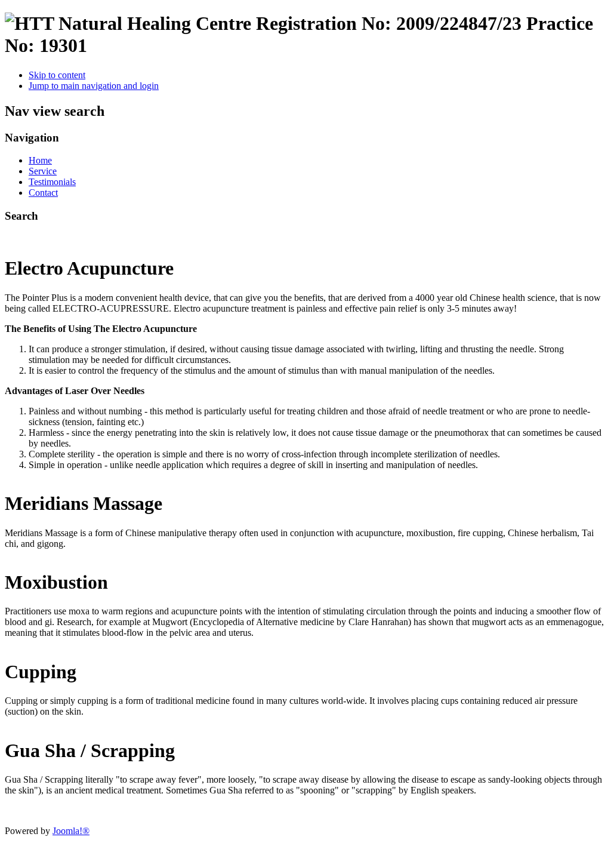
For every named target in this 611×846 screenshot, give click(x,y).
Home (40, 160)
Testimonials (52, 182)
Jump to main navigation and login (94, 86)
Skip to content (57, 75)
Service (43, 171)
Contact (43, 192)
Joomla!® (71, 831)
